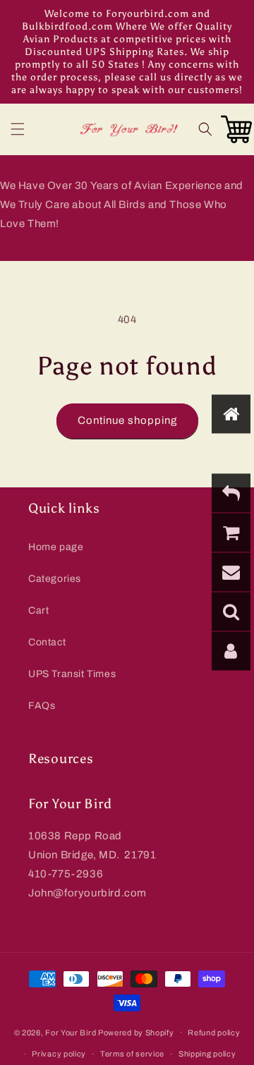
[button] (17, 129)
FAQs (41, 705)
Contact (47, 642)
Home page (55, 547)
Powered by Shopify (136, 1032)
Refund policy (214, 1032)
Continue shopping (127, 420)
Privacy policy (59, 1053)
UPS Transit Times (72, 674)
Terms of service (132, 1053)
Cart (38, 610)
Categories (54, 578)
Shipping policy (207, 1053)
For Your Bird (70, 1032)
